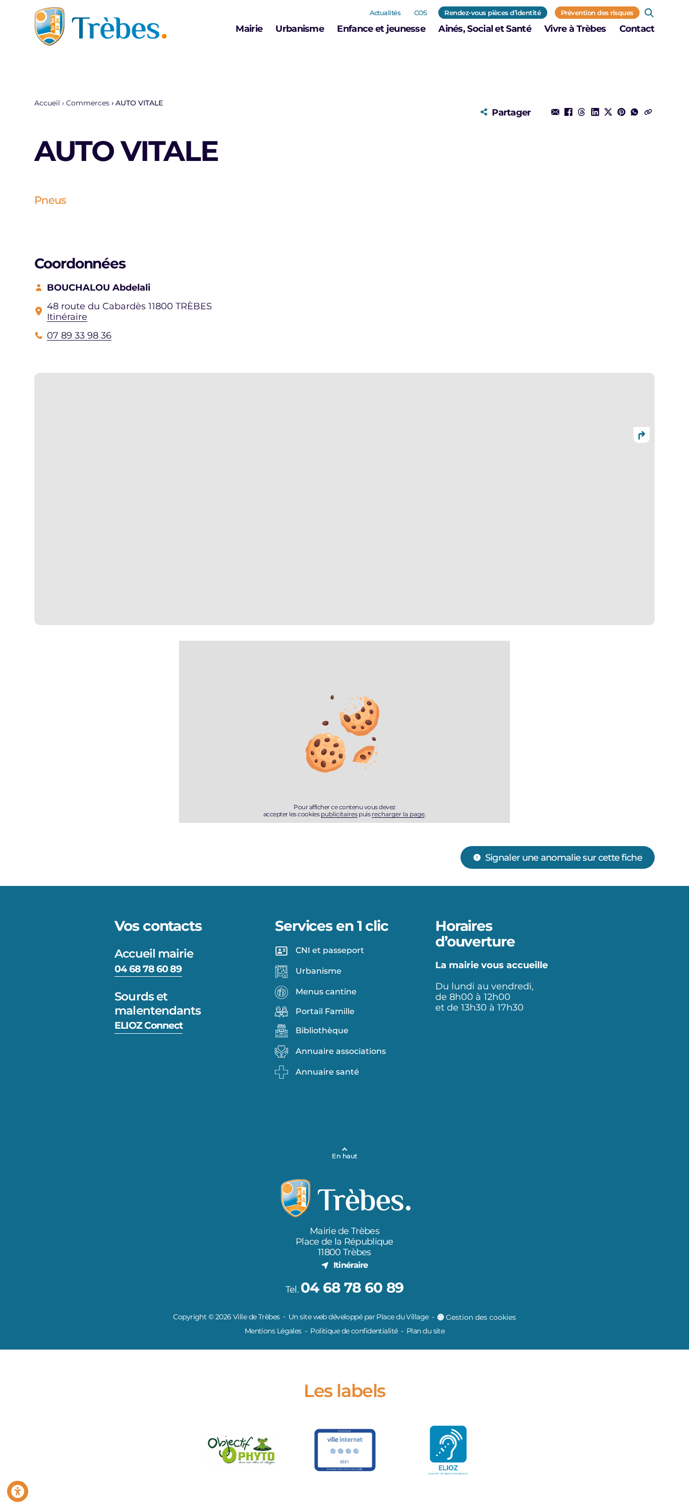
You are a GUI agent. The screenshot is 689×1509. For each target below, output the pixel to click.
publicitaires (339, 814)
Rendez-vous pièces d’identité (492, 12)
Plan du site (425, 1330)
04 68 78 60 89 (148, 969)
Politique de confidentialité (353, 1330)
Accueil (47, 102)
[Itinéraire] (642, 434)
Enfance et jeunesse (381, 28)
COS (420, 12)
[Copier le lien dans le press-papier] (647, 112)
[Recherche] (649, 13)
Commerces (87, 102)
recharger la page (398, 814)
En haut (344, 1156)
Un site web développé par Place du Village (358, 1316)
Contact (637, 28)
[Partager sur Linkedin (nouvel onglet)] (594, 112)
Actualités (385, 12)
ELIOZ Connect (148, 1025)
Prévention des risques (597, 12)
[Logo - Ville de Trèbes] (100, 26)
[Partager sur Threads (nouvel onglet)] (581, 112)
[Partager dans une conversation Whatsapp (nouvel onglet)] (634, 112)
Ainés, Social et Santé (484, 28)
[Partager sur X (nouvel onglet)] (608, 112)
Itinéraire (67, 316)
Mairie (249, 28)
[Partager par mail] (555, 112)
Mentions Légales (273, 1330)
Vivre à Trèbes (575, 28)
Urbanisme (299, 28)
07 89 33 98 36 (79, 335)
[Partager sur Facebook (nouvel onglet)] (568, 112)
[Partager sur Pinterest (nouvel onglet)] (621, 112)
